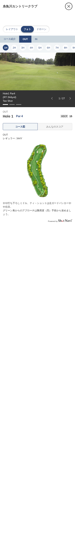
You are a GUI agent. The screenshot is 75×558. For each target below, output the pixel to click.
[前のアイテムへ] (52, 98)
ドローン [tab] (41, 29)
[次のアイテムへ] (70, 98)
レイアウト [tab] (12, 29)
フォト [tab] (27, 29)
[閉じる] (68, 6)
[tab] (9, 39)
